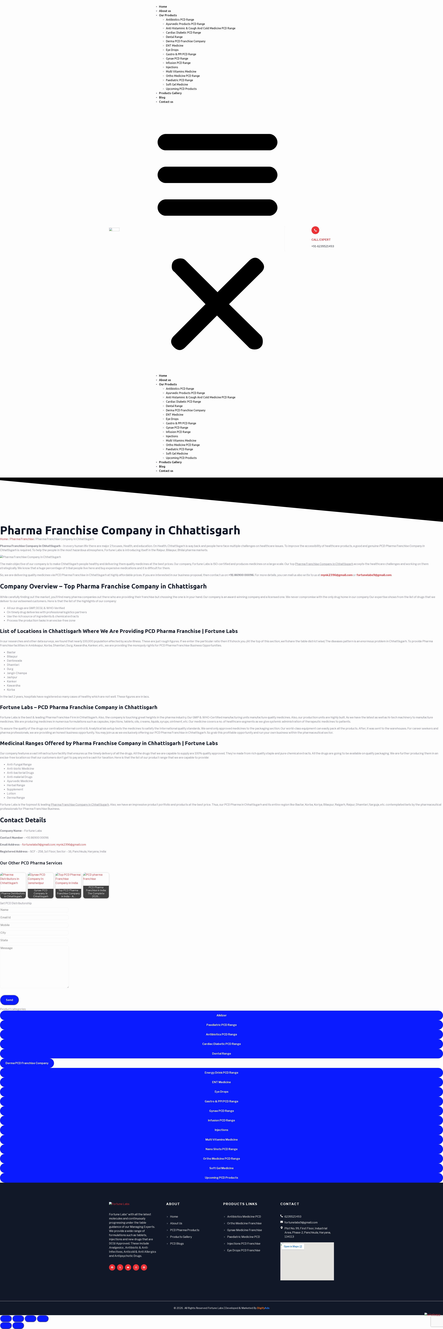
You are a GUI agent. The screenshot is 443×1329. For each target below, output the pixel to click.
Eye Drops (172, 49)
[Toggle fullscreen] (18, 1318)
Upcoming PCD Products (181, 88)
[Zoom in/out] (6, 1318)
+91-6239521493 (322, 246)
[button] (217, 239)
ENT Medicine (174, 45)
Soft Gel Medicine (177, 84)
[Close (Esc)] (43, 1318)
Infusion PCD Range (178, 62)
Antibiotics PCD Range (180, 19)
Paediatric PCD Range (179, 80)
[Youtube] (128, 1267)
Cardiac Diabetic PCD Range (183, 32)
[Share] (30, 1318)
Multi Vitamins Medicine (181, 71)
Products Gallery (170, 93)
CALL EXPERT (321, 239)
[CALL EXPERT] (315, 230)
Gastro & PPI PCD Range (181, 54)
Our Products (168, 15)
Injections (172, 67)
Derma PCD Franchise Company (185, 41)
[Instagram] (136, 1267)
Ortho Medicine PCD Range (183, 75)
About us (165, 10)
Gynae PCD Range (177, 58)
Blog (162, 97)
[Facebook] (112, 1267)
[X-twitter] (120, 1267)
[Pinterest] (144, 1267)
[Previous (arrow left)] (6, 1325)
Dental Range (174, 36)
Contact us (166, 101)
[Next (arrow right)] (18, 1325)
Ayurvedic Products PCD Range (185, 23)
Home (163, 6)
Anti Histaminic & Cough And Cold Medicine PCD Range (200, 28)
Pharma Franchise (22, 539)
